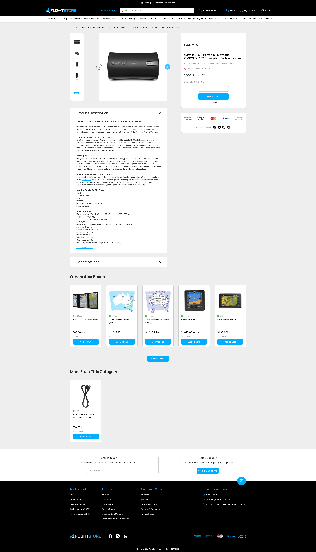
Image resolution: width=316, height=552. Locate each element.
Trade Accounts (77, 504)
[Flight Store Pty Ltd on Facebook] (110, 536)
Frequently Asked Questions (115, 518)
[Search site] (123, 10)
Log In (73, 494)
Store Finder (108, 504)
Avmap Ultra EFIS (188, 319)
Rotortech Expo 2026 (80, 514)
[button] (76, 42)
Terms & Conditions (150, 504)
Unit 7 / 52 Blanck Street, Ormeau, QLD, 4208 (225, 504)
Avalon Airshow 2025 (79, 509)
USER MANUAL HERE (84, 248)
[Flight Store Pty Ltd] (60, 10)
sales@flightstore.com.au (217, 499)
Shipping (145, 494)
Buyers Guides (109, 509)
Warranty (145, 499)
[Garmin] (191, 45)
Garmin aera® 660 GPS (227, 319)
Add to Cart (85, 341)
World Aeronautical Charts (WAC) (157, 321)
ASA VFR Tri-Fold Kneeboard (85, 319)
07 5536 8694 (211, 494)
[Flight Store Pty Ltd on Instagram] (118, 536)
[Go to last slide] (99, 67)
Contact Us (107, 499)
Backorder (213, 96)
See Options (122, 341)
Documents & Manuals (112, 514)
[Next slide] (167, 67)
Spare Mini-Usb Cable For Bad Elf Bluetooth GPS (84, 416)
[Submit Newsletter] (128, 470)
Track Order (75, 499)
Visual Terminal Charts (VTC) (119, 321)
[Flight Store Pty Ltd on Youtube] (125, 536)
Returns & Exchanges (151, 509)
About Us (106, 494)
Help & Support (209, 470)
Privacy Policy (147, 514)
